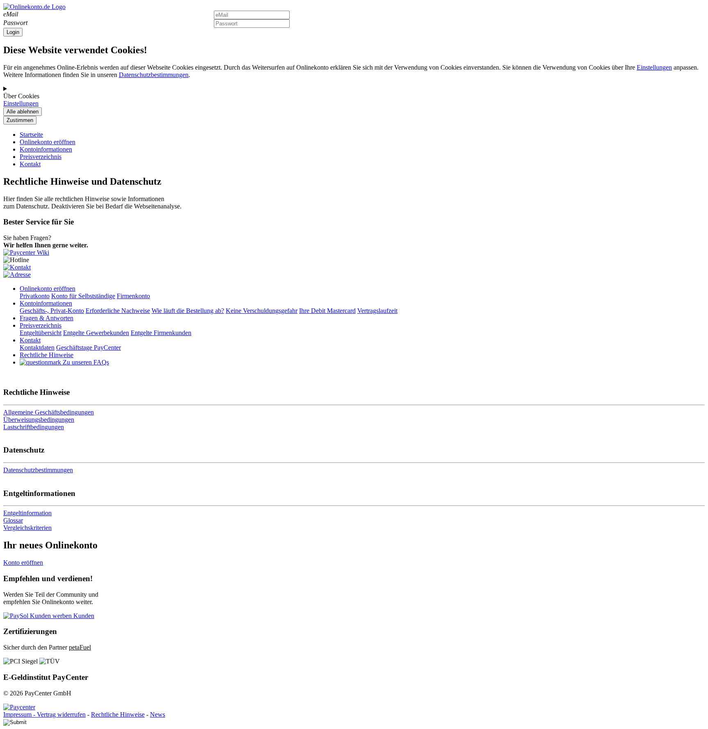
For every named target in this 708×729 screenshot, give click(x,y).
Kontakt (30, 164)
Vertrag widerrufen (61, 714)
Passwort (15, 22)
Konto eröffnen (23, 562)
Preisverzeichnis (40, 156)
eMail (10, 14)
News (157, 714)
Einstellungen (654, 67)
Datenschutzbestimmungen (153, 74)
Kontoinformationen (46, 149)
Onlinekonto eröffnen (47, 141)
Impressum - (20, 714)
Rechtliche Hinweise (118, 714)
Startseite (31, 134)
